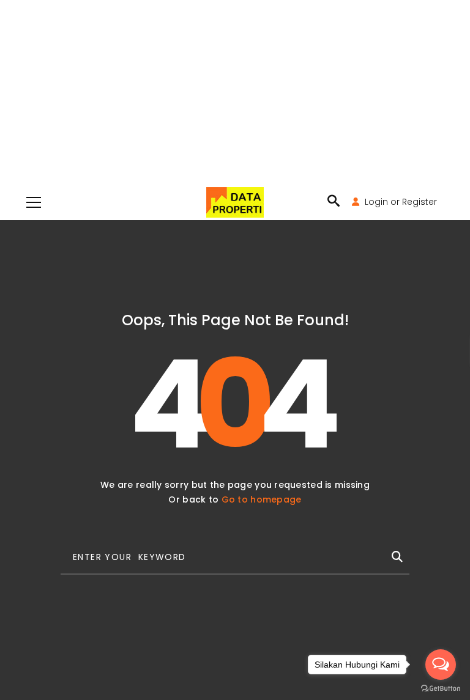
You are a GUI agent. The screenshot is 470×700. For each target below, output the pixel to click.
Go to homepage (262, 499)
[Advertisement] (235, 91)
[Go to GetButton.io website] (440, 687)
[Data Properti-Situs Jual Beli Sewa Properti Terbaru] (234, 202)
